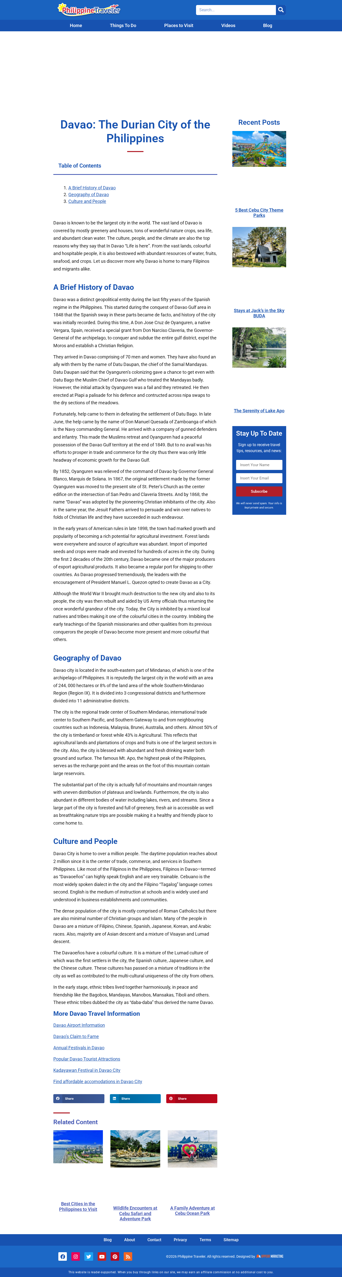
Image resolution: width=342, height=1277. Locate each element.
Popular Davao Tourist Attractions (86, 1059)
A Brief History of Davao (92, 187)
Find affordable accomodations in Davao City (97, 1081)
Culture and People (87, 201)
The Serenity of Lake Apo (259, 410)
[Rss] (128, 1256)
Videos (228, 25)
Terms (205, 1239)
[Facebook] (62, 1256)
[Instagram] (75, 1256)
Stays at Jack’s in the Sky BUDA (259, 313)
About (129, 1239)
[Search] (281, 10)
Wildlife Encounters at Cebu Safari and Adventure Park (135, 1213)
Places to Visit (178, 25)
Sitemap (231, 1239)
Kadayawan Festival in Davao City (86, 1070)
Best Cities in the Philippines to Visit (78, 1206)
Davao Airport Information (79, 1025)
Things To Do (123, 25)
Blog (267, 25)
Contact (154, 1239)
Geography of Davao (88, 194)
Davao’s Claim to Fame (76, 1036)
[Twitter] (88, 1256)
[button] (78, 1098)
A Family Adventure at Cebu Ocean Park (192, 1210)
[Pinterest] (115, 1256)
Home (76, 25)
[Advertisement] (171, 69)
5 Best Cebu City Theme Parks (259, 212)
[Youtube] (102, 1256)
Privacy (180, 1239)
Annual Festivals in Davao (78, 1047)
